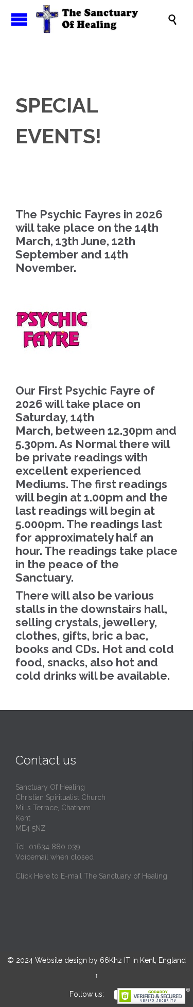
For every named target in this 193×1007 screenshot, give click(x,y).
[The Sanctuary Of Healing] (101, 19)
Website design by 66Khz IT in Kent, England (110, 960)
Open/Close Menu (19, 19)
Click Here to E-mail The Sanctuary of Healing (91, 876)
